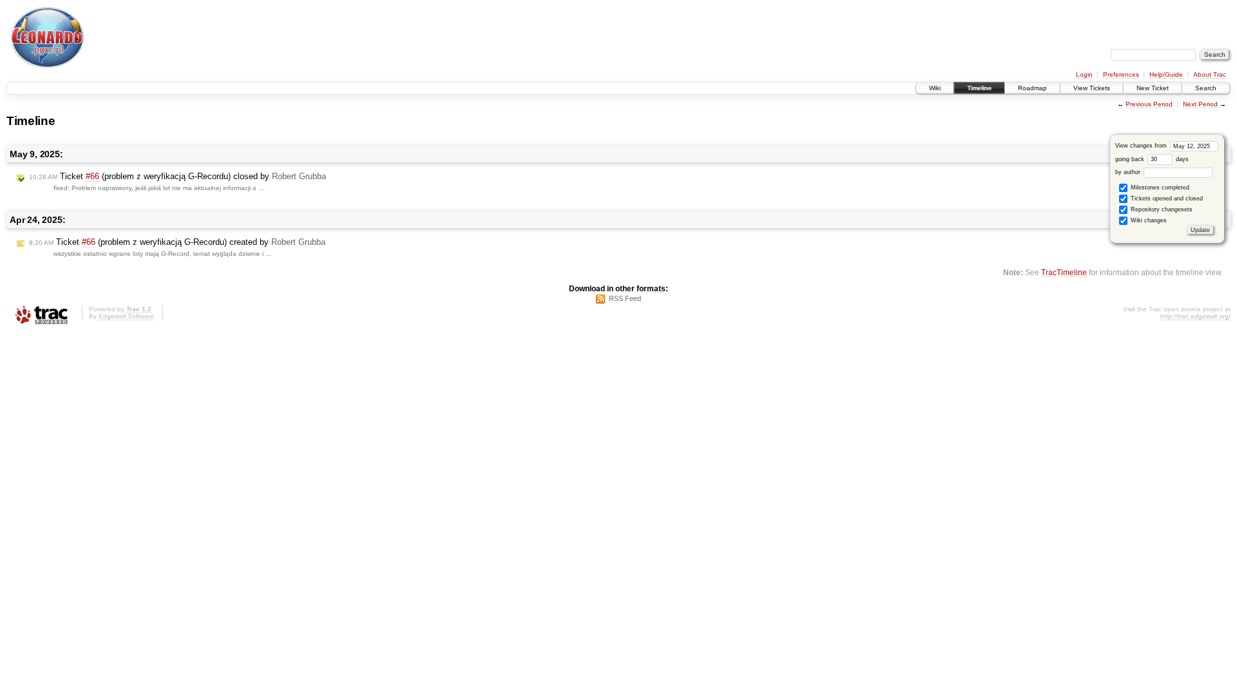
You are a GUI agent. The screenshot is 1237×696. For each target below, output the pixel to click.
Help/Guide (1166, 74)
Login (1084, 74)
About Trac (1209, 74)
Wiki (935, 88)
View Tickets (1091, 88)
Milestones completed (1159, 187)
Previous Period (1149, 104)
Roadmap (1032, 88)
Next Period (1200, 104)
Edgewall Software (126, 316)
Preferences (1121, 74)
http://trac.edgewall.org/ (1195, 316)
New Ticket (1152, 88)
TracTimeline (1064, 272)
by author (1128, 172)
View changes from (1142, 145)
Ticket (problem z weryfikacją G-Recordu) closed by (177, 176)
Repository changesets (1161, 209)
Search (1205, 88)
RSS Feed (625, 298)
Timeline (979, 88)
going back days (1152, 159)
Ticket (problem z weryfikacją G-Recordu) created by (177, 242)
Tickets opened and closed (1166, 198)
